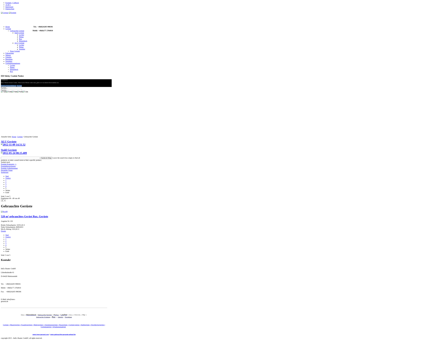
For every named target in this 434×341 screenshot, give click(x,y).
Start (7, 176)
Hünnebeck (23, 41)
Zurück (8, 178)
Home (7, 27)
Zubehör (8, 57)
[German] (4, 13)
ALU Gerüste (19, 43)
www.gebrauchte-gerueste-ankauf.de (63, 334)
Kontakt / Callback (12, 3)
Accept (19, 86)
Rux (20, 39)
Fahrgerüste (9, 53)
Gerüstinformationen (12, 63)
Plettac (21, 37)
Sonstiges (8, 61)
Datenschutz (9, 9)
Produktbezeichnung (8, 166)
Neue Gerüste (15, 51)
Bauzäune (9, 59)
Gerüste (8, 29)
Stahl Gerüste (19, 33)
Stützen (8, 55)
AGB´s (8, 5)
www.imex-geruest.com (41, 334)
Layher (21, 35)
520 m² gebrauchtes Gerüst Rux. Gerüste (24, 216)
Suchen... (4, 88)
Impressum (9, 7)
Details (3, 231)
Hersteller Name (7, 170)
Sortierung (4, 172)
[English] (12, 13)
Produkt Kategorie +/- (9, 164)
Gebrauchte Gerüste (17, 31)
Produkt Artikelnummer (9, 168)
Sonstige (22, 49)
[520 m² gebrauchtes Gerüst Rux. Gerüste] (4, 212)
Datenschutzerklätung (8, 86)
